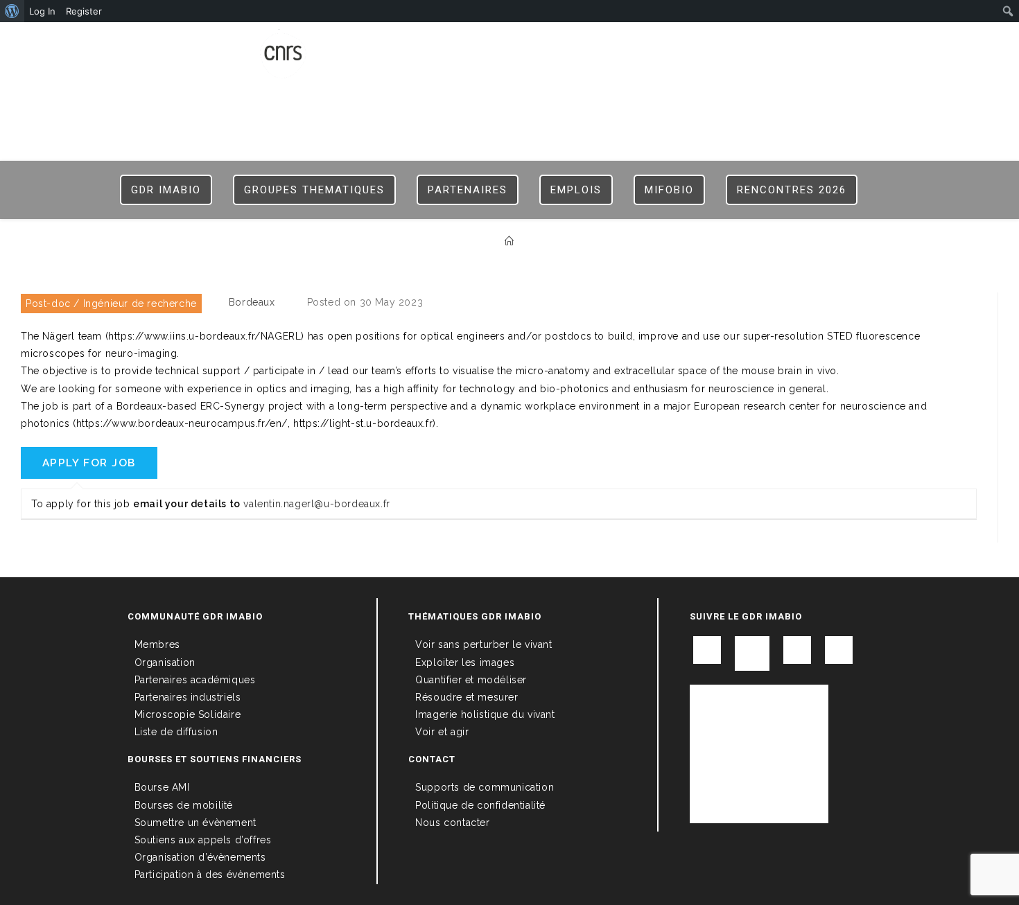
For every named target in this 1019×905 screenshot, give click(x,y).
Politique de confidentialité (480, 805)
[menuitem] (12, 11)
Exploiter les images (464, 662)
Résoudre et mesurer (466, 697)
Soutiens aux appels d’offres (203, 839)
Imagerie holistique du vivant (485, 714)
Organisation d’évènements (200, 857)
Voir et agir (442, 731)
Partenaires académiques (195, 679)
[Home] (509, 241)
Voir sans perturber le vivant (483, 644)
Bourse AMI (162, 787)
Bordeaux (252, 302)
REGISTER (696, 43)
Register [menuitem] (84, 11)
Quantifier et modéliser (471, 679)
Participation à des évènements (210, 874)
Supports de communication (484, 787)
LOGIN (646, 43)
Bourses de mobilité (183, 805)
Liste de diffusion (176, 731)
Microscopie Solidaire (187, 714)
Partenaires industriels (187, 697)
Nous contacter (452, 822)
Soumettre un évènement (195, 822)
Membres (157, 644)
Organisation (164, 662)
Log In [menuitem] (42, 11)
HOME (605, 43)
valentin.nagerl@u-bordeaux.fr (316, 503)
